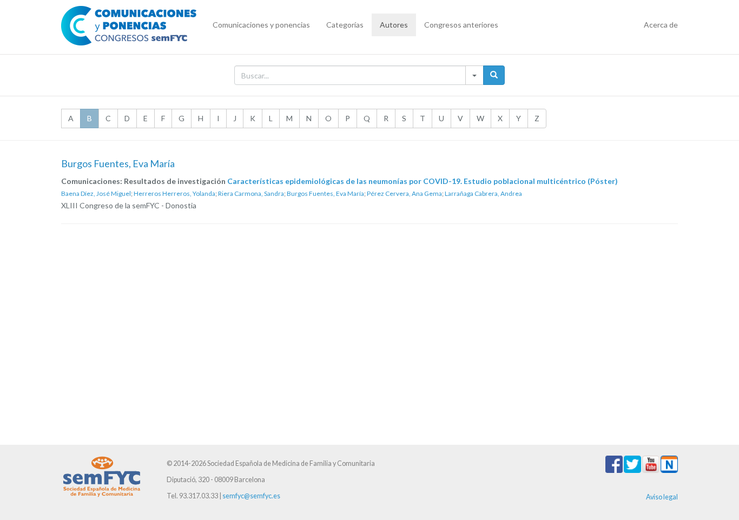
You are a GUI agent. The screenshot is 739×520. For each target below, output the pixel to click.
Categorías (345, 24)
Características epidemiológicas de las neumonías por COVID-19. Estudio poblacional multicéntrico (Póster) (422, 181)
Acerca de (661, 24)
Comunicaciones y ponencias (261, 24)
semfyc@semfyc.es (251, 496)
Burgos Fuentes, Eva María (325, 193)
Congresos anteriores (461, 24)
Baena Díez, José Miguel (96, 193)
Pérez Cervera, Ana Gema (404, 193)
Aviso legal (662, 497)
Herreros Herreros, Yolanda (174, 193)
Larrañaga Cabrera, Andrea (483, 193)
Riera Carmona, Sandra (251, 193)
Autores (394, 24)
